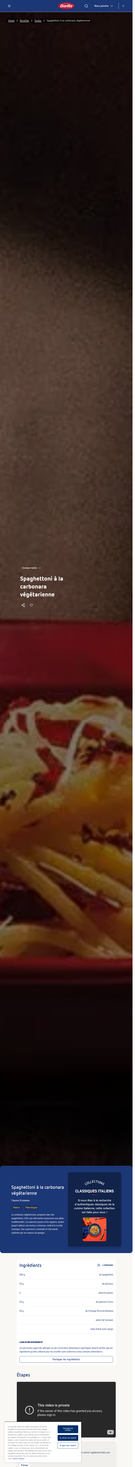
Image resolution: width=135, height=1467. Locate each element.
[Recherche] (86, 6)
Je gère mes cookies (68, 1445)
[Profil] (123, 6)
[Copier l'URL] (23, 605)
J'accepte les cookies (68, 1429)
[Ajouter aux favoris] (31, 605)
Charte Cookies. (19, 1459)
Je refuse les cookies (68, 1438)
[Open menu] (9, 6)
